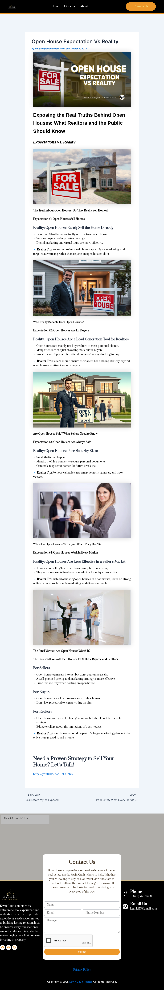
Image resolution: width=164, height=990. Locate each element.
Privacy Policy (82, 970)
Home (55, 6)
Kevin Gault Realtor (80, 981)
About (84, 6)
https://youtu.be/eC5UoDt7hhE (53, 774)
